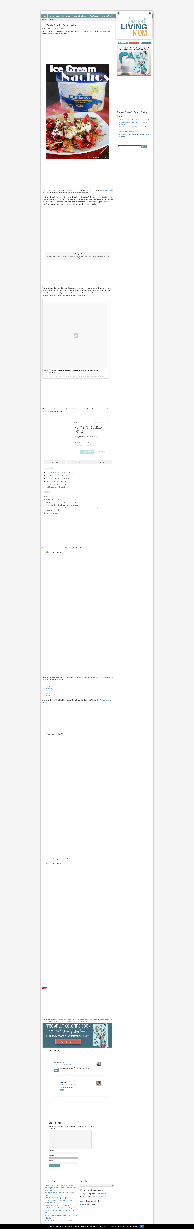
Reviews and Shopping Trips (79, 1021)
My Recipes (55, 462)
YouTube (48, 696)
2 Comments (62, 28)
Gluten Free (104, 1020)
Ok (142, 1226)
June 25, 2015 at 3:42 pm (68, 1084)
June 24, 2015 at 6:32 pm (62, 1065)
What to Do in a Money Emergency (57, 1205)
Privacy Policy (100, 1194)
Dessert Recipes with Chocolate (71, 1020)
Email (51, 1155)
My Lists (78, 462)
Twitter (47, 684)
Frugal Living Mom (91, 12)
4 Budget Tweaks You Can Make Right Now (61, 1208)
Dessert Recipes (55, 1020)
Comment (52, 1128)
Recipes (67, 1021)
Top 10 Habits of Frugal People (129, 132)
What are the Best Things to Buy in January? (134, 120)
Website (51, 1160)
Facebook (48, 691)
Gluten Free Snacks (58, 1021)
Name (51, 1151)
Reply (57, 1070)
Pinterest (48, 686)
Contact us (84, 1205)
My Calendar (101, 462)
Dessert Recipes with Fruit (90, 1020)
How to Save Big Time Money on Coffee (59, 1220)
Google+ (48, 693)
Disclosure (99, 1196)
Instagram (48, 688)
